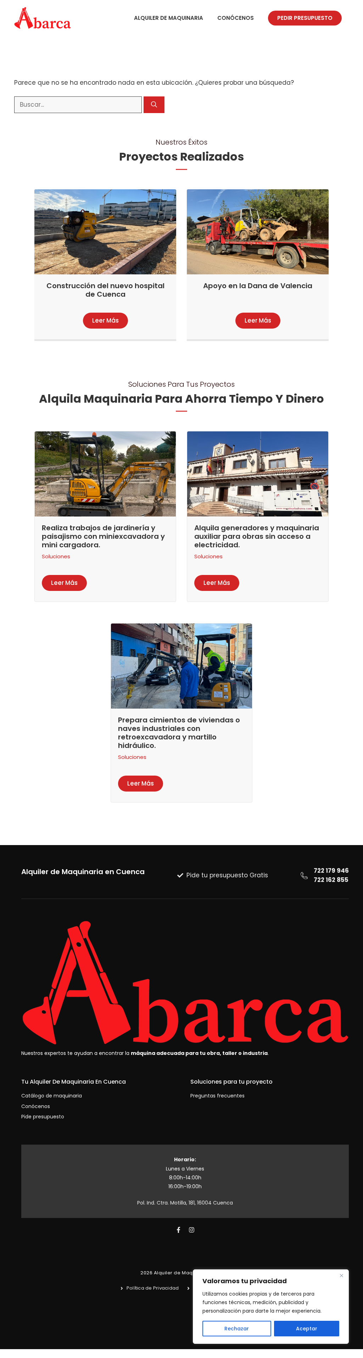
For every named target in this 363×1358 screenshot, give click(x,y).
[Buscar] (154, 104)
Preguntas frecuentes (217, 1095)
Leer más (105, 320)
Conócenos (235, 18)
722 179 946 (331, 870)
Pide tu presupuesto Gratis (227, 875)
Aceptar (306, 1328)
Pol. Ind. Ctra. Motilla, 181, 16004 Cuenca (185, 1202)
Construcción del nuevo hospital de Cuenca (105, 290)
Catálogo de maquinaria (51, 1095)
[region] (271, 1306)
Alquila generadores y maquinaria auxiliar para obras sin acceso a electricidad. (256, 536)
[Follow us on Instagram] (192, 1230)
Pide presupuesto (42, 1116)
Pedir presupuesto (305, 18)
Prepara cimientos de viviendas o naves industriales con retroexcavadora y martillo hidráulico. (179, 732)
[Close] (341, 1275)
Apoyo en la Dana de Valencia (257, 286)
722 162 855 (331, 880)
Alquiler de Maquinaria (168, 18)
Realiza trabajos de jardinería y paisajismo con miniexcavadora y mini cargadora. (103, 536)
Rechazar (236, 1328)
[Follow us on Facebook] (178, 1230)
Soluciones (56, 556)
